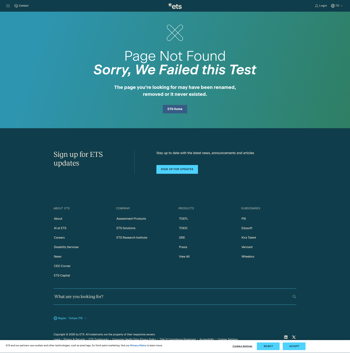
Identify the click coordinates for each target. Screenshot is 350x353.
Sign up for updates (177, 169)
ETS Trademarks (99, 339)
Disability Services (66, 247)
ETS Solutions (125, 228)
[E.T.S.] (175, 5)
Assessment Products (131, 218)
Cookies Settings (228, 339)
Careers (59, 237)
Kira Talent (249, 237)
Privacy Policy (138, 345)
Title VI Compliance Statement (178, 339)
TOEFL (183, 218)
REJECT (268, 346)
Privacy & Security (74, 339)
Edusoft (247, 228)
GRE (182, 237)
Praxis (183, 247)
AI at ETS (60, 228)
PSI (244, 218)
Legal (57, 339)
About (58, 218)
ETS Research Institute (131, 237)
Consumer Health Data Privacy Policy (134, 339)
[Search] (294, 297)
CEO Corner (62, 266)
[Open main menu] (8, 6)
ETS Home (175, 109)
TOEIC (183, 228)
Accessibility (206, 339)
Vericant (247, 247)
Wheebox (248, 256)
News (57, 256)
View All (184, 256)
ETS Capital (62, 275)
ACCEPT (294, 346)
